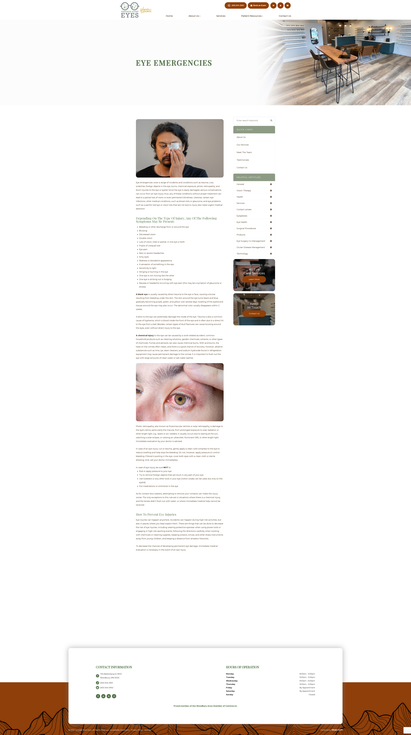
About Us (241, 137)
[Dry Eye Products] (280, 5)
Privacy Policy (137, 730)
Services (220, 16)
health (240, 197)
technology (242, 254)
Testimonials (243, 160)
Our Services (243, 145)
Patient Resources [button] (251, 16)
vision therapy (244, 190)
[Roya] (337, 730)
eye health (242, 222)
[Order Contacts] (273, 5)
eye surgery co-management (251, 241)
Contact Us (285, 16)
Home (169, 16)
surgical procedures (246, 228)
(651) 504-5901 (238, 5)
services (241, 203)
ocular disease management (251, 247)
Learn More (254, 279)
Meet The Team (244, 152)
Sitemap (147, 730)
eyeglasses (242, 216)
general (240, 184)
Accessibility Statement (120, 730)
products (241, 235)
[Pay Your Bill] (287, 5)
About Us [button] (194, 16)
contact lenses (244, 209)
